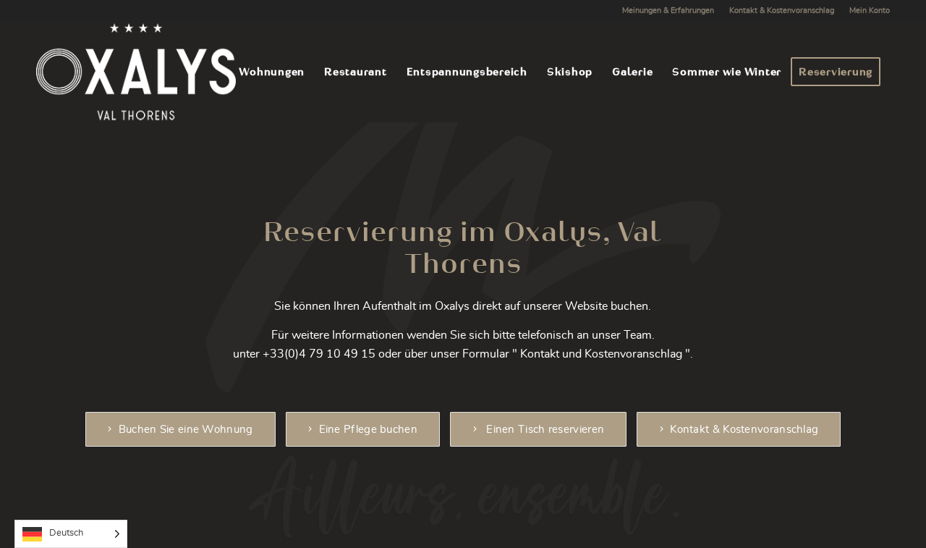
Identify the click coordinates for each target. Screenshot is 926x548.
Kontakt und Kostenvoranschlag (601, 354)
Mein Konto (869, 10)
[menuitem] (668, 10)
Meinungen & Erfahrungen (668, 10)
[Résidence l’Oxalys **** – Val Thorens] (136, 71)
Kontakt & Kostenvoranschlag (781, 10)
